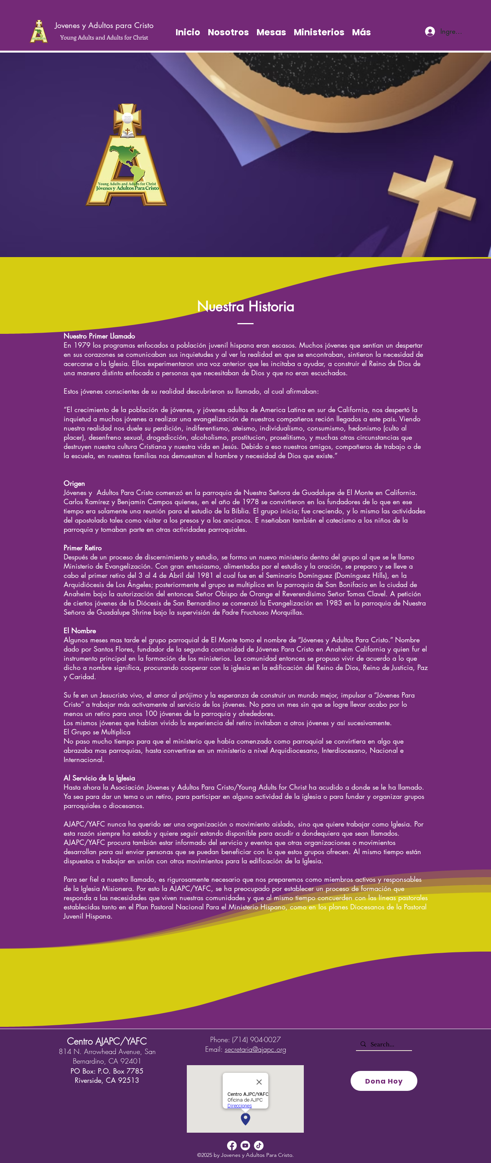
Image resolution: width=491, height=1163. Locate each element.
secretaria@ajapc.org (255, 1049)
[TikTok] (259, 1145)
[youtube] (245, 1145)
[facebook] (232, 1145)
